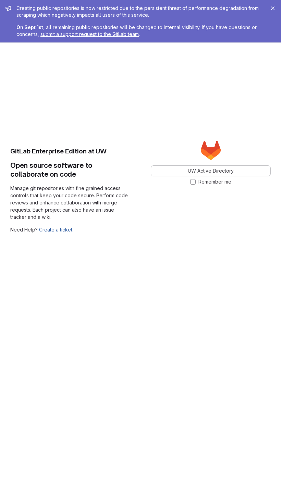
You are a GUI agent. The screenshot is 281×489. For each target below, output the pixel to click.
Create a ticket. (56, 230)
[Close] (273, 8)
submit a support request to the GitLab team (89, 34)
